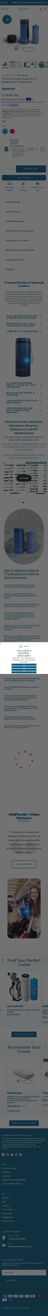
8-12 (24, 664)
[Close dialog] (1, 643)
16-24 (24, 669)
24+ (24, 672)
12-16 (24, 667)
